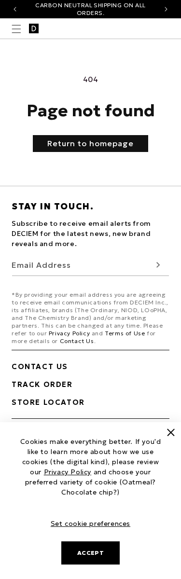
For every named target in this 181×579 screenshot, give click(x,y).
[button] (16, 29)
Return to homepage (90, 143)
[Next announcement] (166, 9)
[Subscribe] (158, 265)
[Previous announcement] (15, 9)
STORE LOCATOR (48, 402)
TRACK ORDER (42, 384)
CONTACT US (40, 366)
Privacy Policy (69, 333)
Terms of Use (125, 333)
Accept (90, 552)
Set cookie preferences (90, 523)
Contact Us (77, 341)
